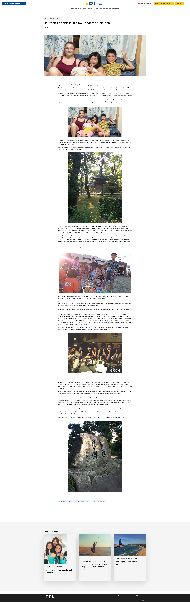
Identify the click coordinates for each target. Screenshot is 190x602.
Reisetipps (70, 501)
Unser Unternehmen (120, 595)
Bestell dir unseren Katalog (139, 595)
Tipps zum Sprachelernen (98, 501)
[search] (188, 3)
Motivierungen (62, 501)
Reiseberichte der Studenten (53, 18)
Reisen (135, 558)
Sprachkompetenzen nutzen (83, 501)
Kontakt (129, 595)
